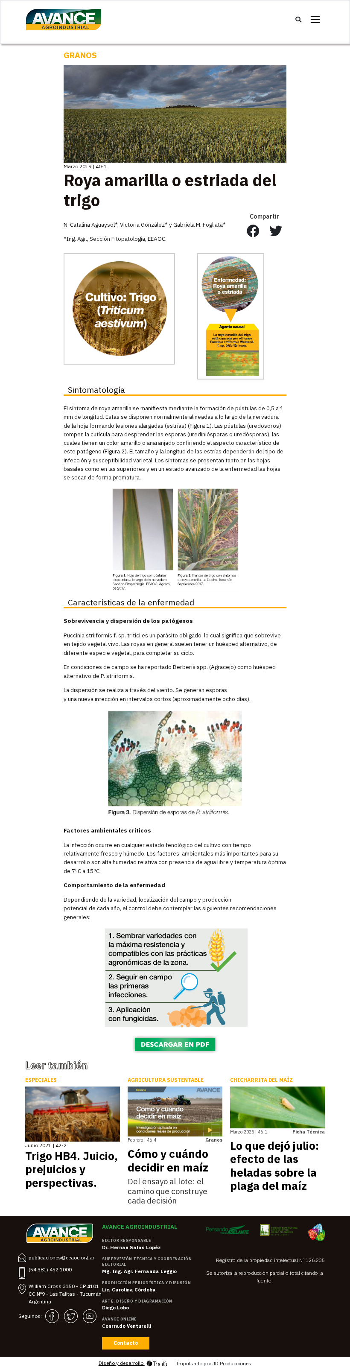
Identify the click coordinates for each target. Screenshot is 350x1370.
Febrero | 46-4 (142, 1140)
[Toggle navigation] (315, 19)
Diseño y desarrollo (122, 1363)
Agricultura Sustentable (166, 1080)
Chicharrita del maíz (261, 1080)
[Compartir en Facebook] (253, 231)
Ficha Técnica (308, 1132)
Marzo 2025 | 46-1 (248, 1132)
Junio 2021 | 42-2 (46, 1145)
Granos (80, 55)
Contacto (126, 1343)
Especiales (41, 1080)
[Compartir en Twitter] (275, 231)
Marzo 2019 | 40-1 (85, 166)
